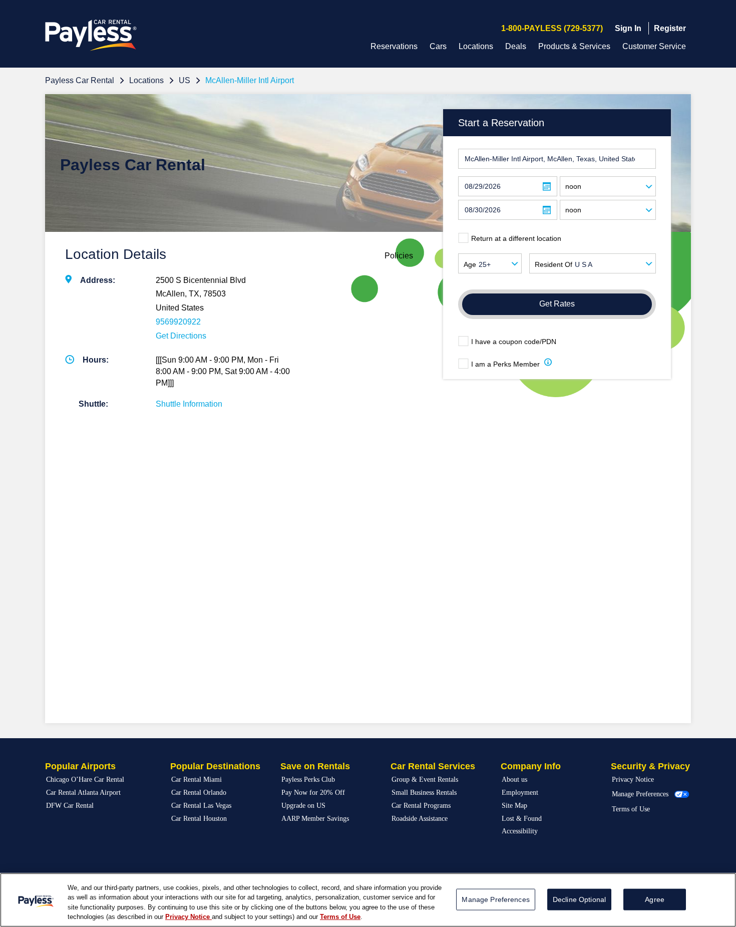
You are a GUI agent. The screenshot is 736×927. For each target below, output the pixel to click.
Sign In (628, 28)
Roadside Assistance (420, 818)
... (546, 187)
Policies (399, 255)
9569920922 (178, 322)
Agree (654, 899)
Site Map (514, 805)
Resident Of (553, 264)
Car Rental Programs (421, 805)
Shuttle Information (189, 404)
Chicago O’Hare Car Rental (85, 779)
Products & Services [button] (574, 46)
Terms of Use (631, 809)
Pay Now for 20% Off (313, 792)
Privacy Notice (633, 779)
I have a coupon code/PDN (513, 342)
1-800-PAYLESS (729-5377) (552, 28)
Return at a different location (516, 238)
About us (514, 779)
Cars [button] (438, 46)
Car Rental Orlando (198, 792)
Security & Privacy (650, 766)
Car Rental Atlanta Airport (83, 792)
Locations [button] (476, 46)
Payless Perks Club (308, 779)
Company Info (531, 766)
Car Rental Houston (199, 818)
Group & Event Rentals (425, 779)
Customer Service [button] (654, 46)
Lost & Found (522, 818)
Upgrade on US (303, 805)
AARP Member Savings (315, 818)
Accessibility (520, 831)
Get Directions (181, 336)
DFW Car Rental (70, 805)
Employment (520, 792)
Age (470, 264)
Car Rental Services (433, 766)
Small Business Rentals (424, 792)
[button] (548, 364)
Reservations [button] (394, 46)
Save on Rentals (315, 766)
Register (670, 28)
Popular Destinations (215, 766)
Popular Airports (80, 766)
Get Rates (557, 303)
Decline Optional (579, 899)
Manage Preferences (640, 794)
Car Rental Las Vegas (201, 805)
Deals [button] (515, 46)
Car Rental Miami (196, 779)
